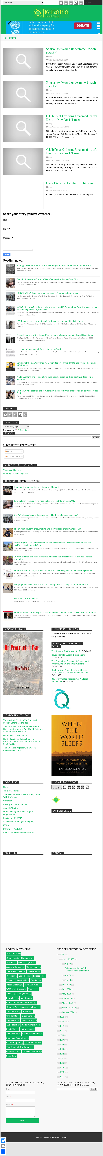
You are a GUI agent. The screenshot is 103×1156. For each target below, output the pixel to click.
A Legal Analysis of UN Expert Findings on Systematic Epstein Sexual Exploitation (55, 335)
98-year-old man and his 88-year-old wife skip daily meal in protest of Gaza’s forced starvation (53, 558)
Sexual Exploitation (31, 1034)
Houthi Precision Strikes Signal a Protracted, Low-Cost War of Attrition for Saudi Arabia (22, 741)
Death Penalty (27, 1020)
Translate (24, 430)
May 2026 (67, 994)
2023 (62, 1026)
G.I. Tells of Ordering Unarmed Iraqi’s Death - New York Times (71, 117)
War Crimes (11, 953)
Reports (10, 993)
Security (10, 1056)
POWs (9, 980)
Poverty (32, 989)
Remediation (12, 1034)
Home (6, 787)
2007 (62, 1077)
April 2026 (67, 998)
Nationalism (26, 1029)
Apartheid (21, 980)
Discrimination (32, 1042)
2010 (62, 1063)
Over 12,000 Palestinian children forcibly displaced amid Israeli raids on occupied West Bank (57, 392)
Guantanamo (12, 1051)
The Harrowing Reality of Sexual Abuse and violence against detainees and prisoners (53, 570)
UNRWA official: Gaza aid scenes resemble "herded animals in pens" (48, 293)
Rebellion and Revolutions (18, 1047)
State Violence (31, 985)
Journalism (11, 998)
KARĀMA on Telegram (81, 3)
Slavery (26, 1011)
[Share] (3, 1151)
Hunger (20, 989)
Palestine (37, 976)
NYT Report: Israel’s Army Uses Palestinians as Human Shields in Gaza (50, 321)
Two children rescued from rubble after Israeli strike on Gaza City (47, 279)
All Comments (13, 456)
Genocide (23, 976)
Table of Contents (11, 791)
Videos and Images (12, 470)
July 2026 (66, 984)
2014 (62, 1044)
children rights (25, 962)
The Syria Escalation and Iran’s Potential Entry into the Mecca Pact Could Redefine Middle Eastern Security (23, 729)
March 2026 (68, 1003)
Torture (9, 962)
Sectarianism (12, 1011)
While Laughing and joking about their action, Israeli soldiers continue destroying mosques (55, 378)
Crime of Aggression (16, 1007)
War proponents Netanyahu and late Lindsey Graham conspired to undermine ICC (52, 584)
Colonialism (31, 967)
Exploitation (12, 1025)
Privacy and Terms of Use (15, 804)
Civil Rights (11, 1016)
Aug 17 (68, 964)
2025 (62, 1017)
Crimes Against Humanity (18, 958)
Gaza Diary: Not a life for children (69, 183)
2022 (62, 1031)
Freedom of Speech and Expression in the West (39, 349)
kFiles (6, 825)
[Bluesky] (3, 1140)
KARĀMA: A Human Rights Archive (55, 1137)
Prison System (13, 985)
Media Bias (11, 1029)
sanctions (25, 998)
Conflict (34, 980)
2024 (62, 1021)
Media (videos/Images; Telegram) (18, 821)
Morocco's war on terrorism (27, 598)
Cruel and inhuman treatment (20, 1002)
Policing (34, 1007)
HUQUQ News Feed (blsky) (15, 474)
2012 (62, 1054)
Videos (61, 3)
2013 (62, 1049)
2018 (62, 1035)
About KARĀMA (10, 808)
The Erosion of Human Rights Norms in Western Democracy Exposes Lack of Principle (54, 612)
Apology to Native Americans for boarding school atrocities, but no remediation (54, 265)
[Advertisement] (72, 831)
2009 (62, 1067)
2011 (62, 1058)
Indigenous (23, 993)
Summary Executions (16, 1038)
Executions (26, 1016)
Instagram (76, 3)
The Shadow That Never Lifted (66, 651)
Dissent (10, 976)
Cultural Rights (13, 1042)
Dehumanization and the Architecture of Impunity (37, 487)
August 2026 (68, 959)
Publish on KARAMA (12, 818)
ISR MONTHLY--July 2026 (15, 735)
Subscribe (71, 3)
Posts (9, 451)
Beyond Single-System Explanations (68, 655)
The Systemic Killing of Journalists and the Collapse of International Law (47, 529)
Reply (50, 57)
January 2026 (68, 1012)
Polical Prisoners (14, 971)
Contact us (8, 801)
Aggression (11, 1020)
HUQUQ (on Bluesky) (66, 3)
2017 (62, 1040)
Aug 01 (68, 980)
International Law (30, 1025)
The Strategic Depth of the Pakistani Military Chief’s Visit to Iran (20, 721)
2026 (62, 954)
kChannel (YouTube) (12, 829)
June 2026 (67, 989)
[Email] (3, 1146)
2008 (62, 1072)
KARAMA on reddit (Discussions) (18, 832)
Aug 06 (68, 975)
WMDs (9, 989)
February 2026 (69, 1007)
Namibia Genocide (31, 1051)
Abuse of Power (13, 967)
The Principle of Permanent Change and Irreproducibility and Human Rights (70, 662)
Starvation (32, 971)
